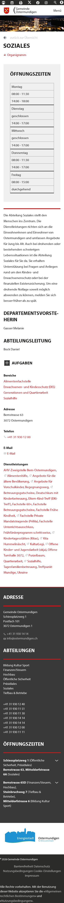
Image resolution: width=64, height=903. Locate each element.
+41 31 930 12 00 (19, 437)
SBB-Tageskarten (5, 5)
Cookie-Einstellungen (47, 871)
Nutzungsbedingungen (18, 871)
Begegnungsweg (37, 487)
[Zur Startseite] (20, 10)
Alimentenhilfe (17, 476)
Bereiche (10, 375)
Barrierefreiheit (23, 866)
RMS (15, 2)
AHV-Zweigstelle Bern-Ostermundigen (30, 470)
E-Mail (8, 448)
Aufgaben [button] (22, 362)
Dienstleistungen (16, 464)
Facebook (41, 2)
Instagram (49, 2)
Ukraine (22, 572)
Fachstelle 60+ (22, 504)
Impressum (32, 875)
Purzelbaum (37, 555)
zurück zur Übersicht (24, 37)
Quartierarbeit (13, 561)
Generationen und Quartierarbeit (26, 392)
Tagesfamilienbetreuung (20, 567)
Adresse (9, 409)
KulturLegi (37, 544)
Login (41, 8)
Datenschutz (42, 866)
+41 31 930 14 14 (17, 634)
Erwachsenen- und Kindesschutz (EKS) (29, 387)
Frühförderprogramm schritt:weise (27, 532)
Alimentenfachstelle (17, 381)
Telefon (9, 431)
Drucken (24, 2)
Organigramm (16, 55)
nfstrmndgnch (23, 638)
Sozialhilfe (10, 398)
